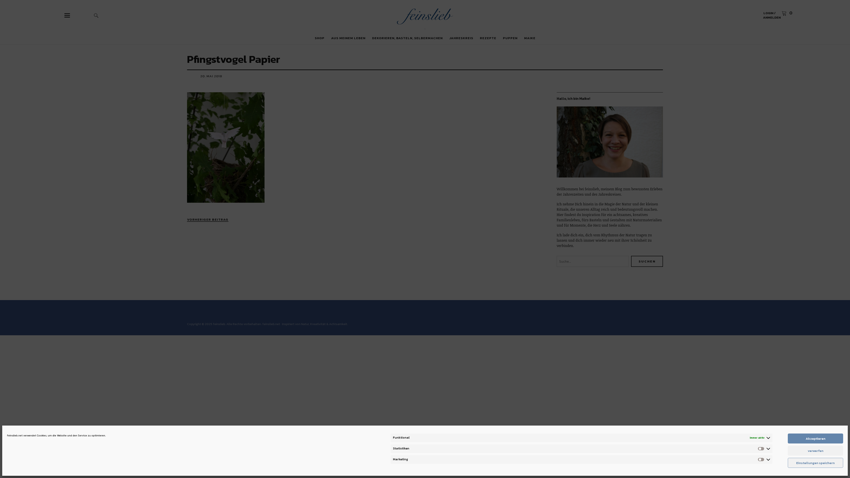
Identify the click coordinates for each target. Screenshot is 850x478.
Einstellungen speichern (815, 462)
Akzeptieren (815, 438)
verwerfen (815, 450)
